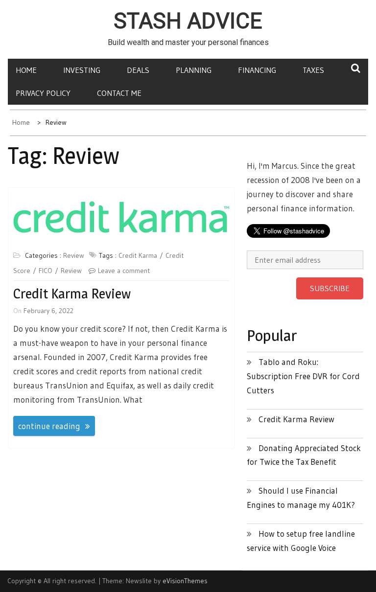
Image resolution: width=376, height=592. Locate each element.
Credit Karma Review (72, 293)
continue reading (49, 426)
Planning (194, 70)
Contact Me (119, 93)
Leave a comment (124, 270)
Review (73, 255)
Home (26, 70)
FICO (45, 270)
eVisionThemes (185, 580)
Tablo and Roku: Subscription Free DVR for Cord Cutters (303, 376)
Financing (257, 70)
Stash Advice (188, 21)
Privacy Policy (43, 93)
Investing (81, 70)
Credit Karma (137, 255)
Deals (138, 70)
